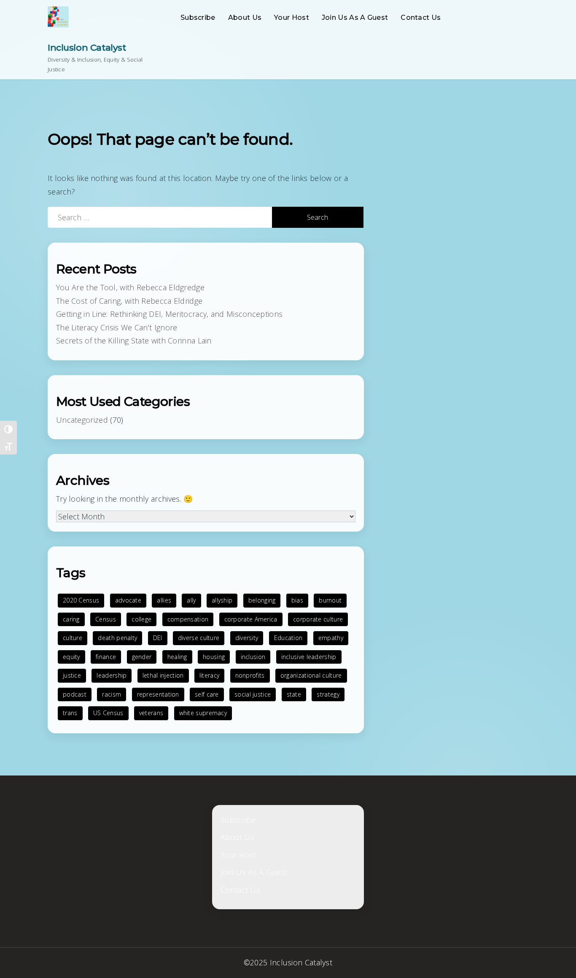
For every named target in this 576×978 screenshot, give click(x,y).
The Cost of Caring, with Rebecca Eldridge (129, 301)
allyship (222, 600)
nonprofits (250, 675)
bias (297, 600)
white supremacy (203, 713)
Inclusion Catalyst (87, 47)
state (294, 694)
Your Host (291, 18)
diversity (246, 638)
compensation (188, 619)
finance (106, 657)
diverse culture (199, 638)
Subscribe (197, 18)
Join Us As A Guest (355, 18)
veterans (151, 713)
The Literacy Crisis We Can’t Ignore (117, 327)
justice (72, 675)
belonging (262, 600)
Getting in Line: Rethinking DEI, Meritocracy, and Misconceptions (169, 314)
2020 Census (81, 600)
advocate (128, 600)
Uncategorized (82, 420)
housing (214, 657)
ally (191, 600)
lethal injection (163, 675)
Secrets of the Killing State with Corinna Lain (134, 340)
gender (142, 657)
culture (72, 638)
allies (164, 600)
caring (71, 619)
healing (177, 657)
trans (70, 713)
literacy (209, 675)
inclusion (253, 657)
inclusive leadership (308, 657)
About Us (244, 18)
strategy (328, 694)
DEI (157, 638)
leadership (112, 675)
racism (111, 694)
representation (158, 694)
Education (288, 638)
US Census (108, 713)
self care (207, 694)
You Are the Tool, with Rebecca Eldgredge (130, 287)
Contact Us (421, 18)
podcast (74, 694)
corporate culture (318, 619)
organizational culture (311, 675)
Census (105, 619)
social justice (252, 694)
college (141, 619)
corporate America (250, 619)
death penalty (117, 638)
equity (71, 657)
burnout (330, 600)
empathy (330, 638)
